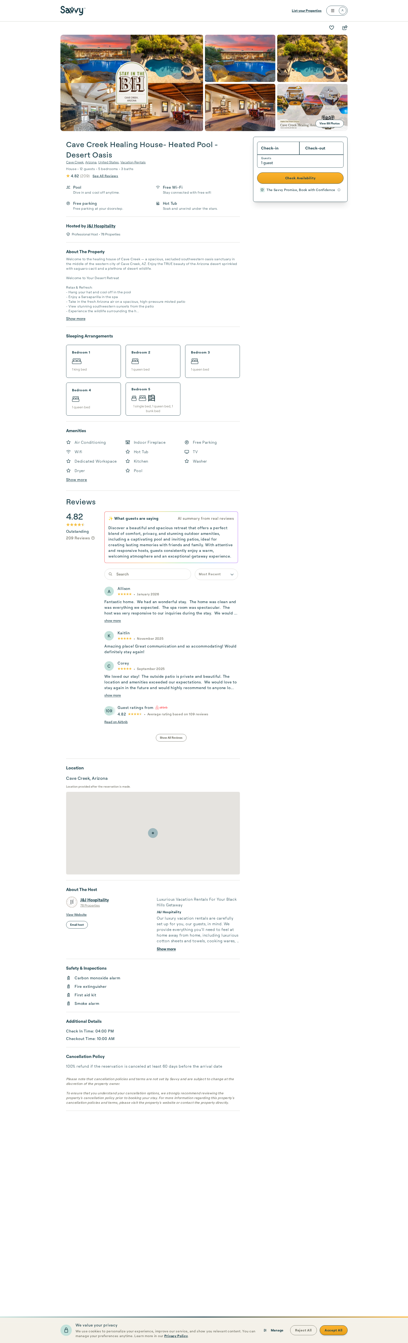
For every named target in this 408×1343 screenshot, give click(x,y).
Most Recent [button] (210, 574)
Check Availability (300, 178)
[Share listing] (344, 27)
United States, (108, 162)
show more (112, 620)
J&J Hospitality (101, 225)
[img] (93, 538)
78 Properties (90, 905)
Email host (77, 924)
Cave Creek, (75, 162)
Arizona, (91, 162)
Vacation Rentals (133, 162)
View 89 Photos (329, 123)
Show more (75, 318)
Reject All (303, 1330)
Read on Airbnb (116, 722)
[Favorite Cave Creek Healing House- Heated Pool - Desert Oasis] (331, 27)
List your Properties (307, 11)
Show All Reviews (171, 737)
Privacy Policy (176, 1336)
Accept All (334, 1330)
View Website (76, 914)
